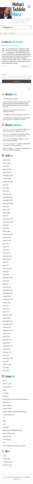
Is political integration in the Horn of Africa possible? (15, 139)
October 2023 (7, 178)
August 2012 (7, 333)
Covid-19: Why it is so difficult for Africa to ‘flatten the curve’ (16, 130)
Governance (6, 402)
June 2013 (6, 309)
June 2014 (6, 281)
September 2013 (8, 299)
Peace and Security (9, 433)
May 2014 (6, 284)
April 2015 (6, 274)
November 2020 (8, 219)
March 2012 (6, 336)
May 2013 (6, 312)
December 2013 (8, 290)
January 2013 (7, 318)
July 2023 (5, 185)
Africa (5, 66)
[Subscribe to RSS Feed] (29, 6)
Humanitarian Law (8, 415)
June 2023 (6, 188)
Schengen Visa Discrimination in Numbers (16, 115)
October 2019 (7, 237)
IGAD (4, 421)
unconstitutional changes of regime (14, 446)
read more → (25, 66)
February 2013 (7, 315)
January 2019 (7, 259)
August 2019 (7, 240)
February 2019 (7, 256)
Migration (6, 427)
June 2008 (6, 371)
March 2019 (6, 253)
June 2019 (6, 243)
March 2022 (6, 209)
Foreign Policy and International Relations (16, 399)
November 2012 (8, 324)
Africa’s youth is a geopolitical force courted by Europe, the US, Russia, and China (16, 118)
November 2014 (8, 278)
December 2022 (8, 197)
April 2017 (6, 265)
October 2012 (7, 327)
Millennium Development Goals (12, 430)
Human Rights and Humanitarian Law (14, 412)
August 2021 (7, 213)
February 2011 (7, 352)
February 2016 (7, 268)
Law (4, 424)
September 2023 (8, 182)
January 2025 (7, 163)
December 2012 (8, 321)
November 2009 (8, 358)
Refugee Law (7, 436)
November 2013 (8, 293)
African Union (7, 384)
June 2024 (6, 166)
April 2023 (6, 191)
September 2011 (8, 346)
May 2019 (6, 247)
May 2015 (6, 271)
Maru (18, 9)
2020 (5, 34)
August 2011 (7, 349)
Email (3, 74)
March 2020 (6, 231)
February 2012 (7, 340)
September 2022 (8, 203)
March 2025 (6, 160)
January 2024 (7, 172)
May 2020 (6, 225)
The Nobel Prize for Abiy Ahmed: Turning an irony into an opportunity (16, 135)
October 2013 (7, 296)
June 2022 (6, 206)
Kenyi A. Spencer (8, 148)
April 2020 (6, 228)
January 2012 (7, 343)
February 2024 (7, 169)
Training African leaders (10, 99)
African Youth (12, 42)
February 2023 (7, 194)
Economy (5, 393)
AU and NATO (7, 387)
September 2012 (8, 330)
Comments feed (8, 462)
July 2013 (5, 305)
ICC (4, 418)
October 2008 (7, 364)
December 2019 (8, 234)
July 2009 (5, 361)
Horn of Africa (7, 405)
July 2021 (5, 216)
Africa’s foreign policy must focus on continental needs (14, 110)
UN (4, 442)
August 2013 (7, 302)
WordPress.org (7, 465)
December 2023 (8, 175)
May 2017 (6, 262)
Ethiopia (5, 396)
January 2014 (7, 287)
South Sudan (7, 439)
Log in (5, 456)
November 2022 (8, 200)
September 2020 (8, 222)
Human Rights (7, 408)
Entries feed (6, 459)
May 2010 (6, 355)
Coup (4, 390)
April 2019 (6, 250)
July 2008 (5, 367)
